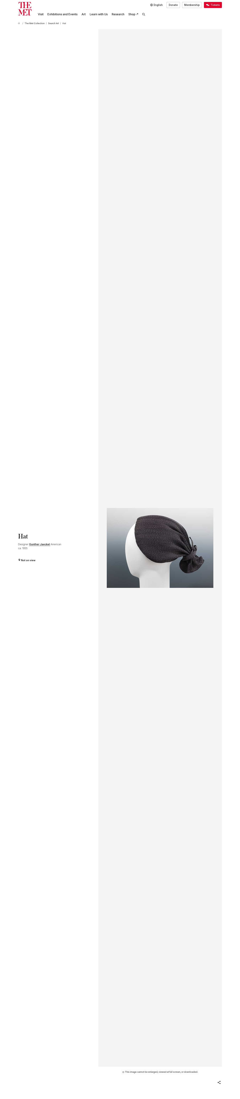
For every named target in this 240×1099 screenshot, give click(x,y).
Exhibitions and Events (62, 14)
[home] (19, 23)
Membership (192, 5)
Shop (131, 14)
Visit (41, 14)
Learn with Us (99, 14)
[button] (219, 1082)
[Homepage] (25, 8)
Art (84, 14)
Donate (173, 5)
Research (118, 14)
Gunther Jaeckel (39, 544)
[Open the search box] (143, 14)
